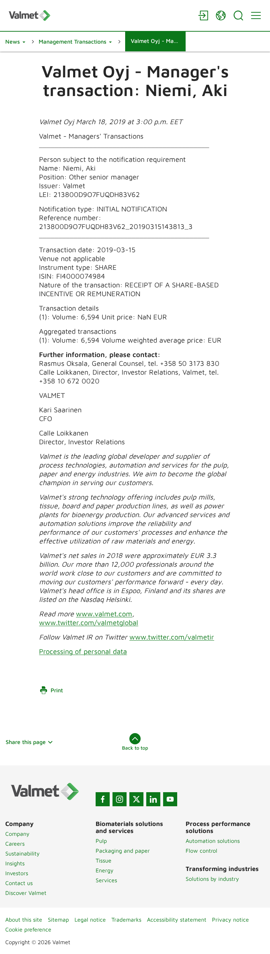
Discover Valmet (25, 893)
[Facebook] (103, 799)
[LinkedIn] (153, 799)
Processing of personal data (83, 651)
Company (17, 834)
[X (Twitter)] (136, 799)
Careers (15, 843)
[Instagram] (119, 799)
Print (57, 690)
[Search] (238, 15)
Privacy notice (230, 919)
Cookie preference (28, 929)
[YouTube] (170, 799)
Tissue (103, 860)
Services (106, 880)
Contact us (19, 883)
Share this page (26, 742)
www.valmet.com (104, 614)
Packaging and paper (123, 850)
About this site (23, 919)
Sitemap (58, 919)
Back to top (135, 748)
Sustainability (22, 853)
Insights (15, 863)
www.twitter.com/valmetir (171, 637)
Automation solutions (213, 841)
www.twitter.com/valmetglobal (88, 622)
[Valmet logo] (99, 15)
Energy (105, 870)
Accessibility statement (176, 919)
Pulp (101, 841)
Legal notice (90, 919)
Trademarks (126, 919)
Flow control (201, 850)
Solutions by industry (212, 879)
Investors (16, 873)
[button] (15, 41)
